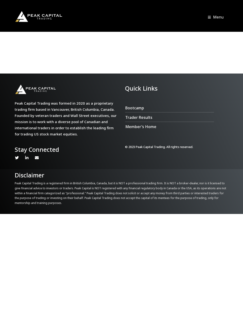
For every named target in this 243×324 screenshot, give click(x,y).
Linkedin (27, 157)
